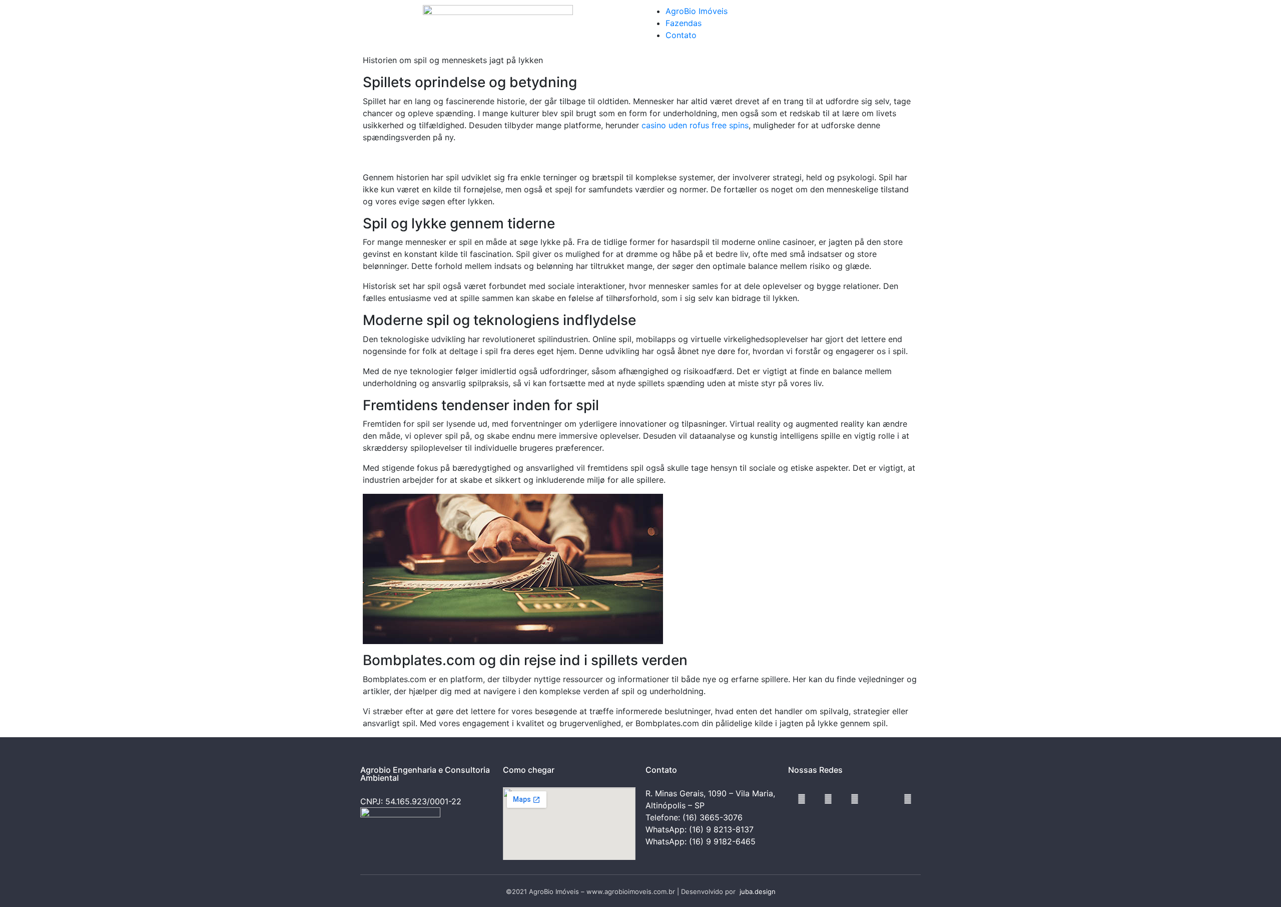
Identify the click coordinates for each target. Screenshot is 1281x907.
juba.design (758, 891)
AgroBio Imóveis (697, 11)
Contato (681, 35)
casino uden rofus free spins (695, 125)
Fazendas (684, 23)
